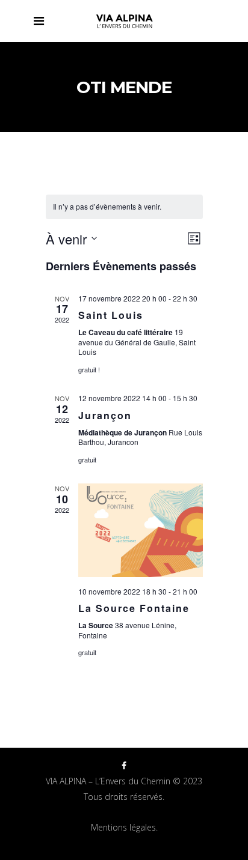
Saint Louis (110, 315)
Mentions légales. (124, 827)
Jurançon (105, 415)
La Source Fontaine (134, 608)
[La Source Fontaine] (140, 530)
